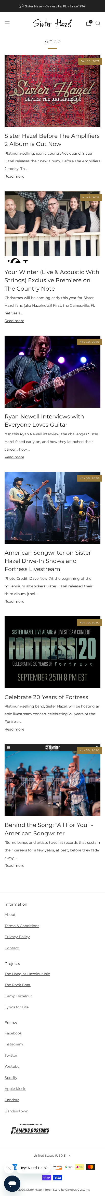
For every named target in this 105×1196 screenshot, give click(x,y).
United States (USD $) (50, 1155)
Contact (12, 948)
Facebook (13, 1033)
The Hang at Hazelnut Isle (27, 974)
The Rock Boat (18, 985)
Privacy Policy (17, 937)
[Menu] (7, 23)
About (10, 915)
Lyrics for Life (17, 1007)
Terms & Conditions (22, 926)
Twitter (11, 1055)
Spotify (11, 1078)
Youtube (12, 1066)
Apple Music (15, 1089)
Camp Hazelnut (18, 996)
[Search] (97, 23)
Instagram (14, 1044)
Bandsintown (16, 1111)
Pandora (12, 1100)
